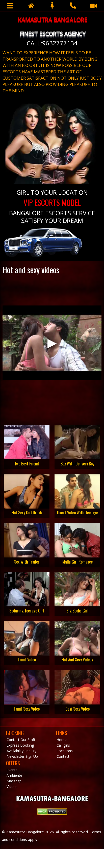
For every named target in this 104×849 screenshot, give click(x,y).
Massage (14, 781)
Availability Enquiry (21, 750)
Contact (63, 756)
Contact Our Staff (21, 739)
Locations (65, 750)
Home (62, 739)
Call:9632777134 (52, 43)
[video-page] (93, 5)
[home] (31, 5)
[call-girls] (52, 5)
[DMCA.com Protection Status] (52, 813)
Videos (12, 786)
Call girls (63, 745)
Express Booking (20, 745)
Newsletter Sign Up (22, 756)
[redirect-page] (72, 5)
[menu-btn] (10, 5)
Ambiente (14, 775)
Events (12, 769)
